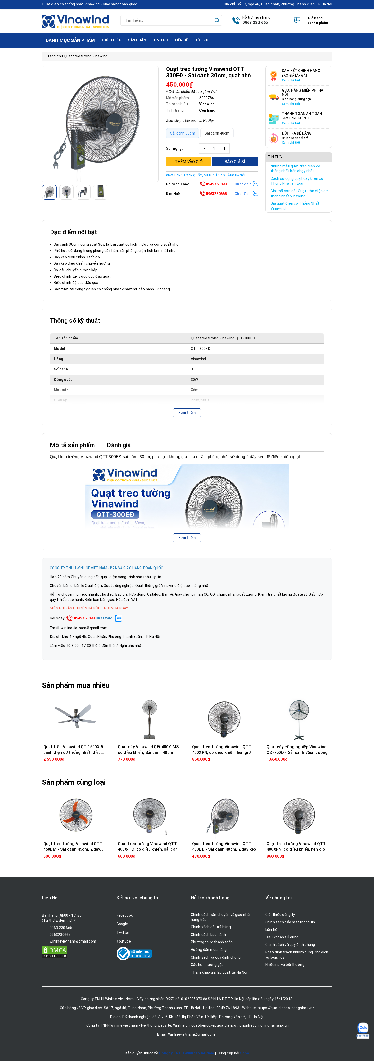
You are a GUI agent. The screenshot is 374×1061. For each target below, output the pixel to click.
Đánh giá (119, 445)
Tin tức (160, 40)
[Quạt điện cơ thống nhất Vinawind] (75, 20)
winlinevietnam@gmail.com (73, 941)
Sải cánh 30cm (182, 133)
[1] (100, 124)
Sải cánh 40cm (217, 133)
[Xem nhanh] (75, 720)
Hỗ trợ (201, 40)
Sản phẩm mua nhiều (76, 685)
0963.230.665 (61, 928)
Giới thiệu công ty (280, 915)
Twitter (123, 933)
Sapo (244, 1053)
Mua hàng (75, 759)
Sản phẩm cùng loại (74, 782)
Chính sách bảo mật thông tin (290, 922)
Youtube (124, 941)
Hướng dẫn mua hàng (209, 950)
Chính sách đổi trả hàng (211, 927)
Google (122, 924)
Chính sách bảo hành (208, 935)
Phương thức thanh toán (212, 942)
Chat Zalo (244, 184)
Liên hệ (181, 40)
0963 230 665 (255, 22)
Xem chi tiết (291, 80)
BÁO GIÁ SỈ (235, 161)
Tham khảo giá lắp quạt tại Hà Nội (219, 972)
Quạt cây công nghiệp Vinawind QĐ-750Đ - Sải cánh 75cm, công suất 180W (297, 752)
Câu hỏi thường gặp (207, 965)
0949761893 (216, 184)
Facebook (125, 915)
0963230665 (216, 194)
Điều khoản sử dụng (282, 937)
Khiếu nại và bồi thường (285, 965)
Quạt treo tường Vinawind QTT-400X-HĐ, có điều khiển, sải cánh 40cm (149, 849)
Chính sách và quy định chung (216, 957)
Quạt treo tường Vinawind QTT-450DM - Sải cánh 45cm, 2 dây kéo (73, 849)
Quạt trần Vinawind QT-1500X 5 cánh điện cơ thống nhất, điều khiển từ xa (73, 752)
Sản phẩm (137, 40)
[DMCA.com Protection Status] (54, 952)
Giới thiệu (111, 40)
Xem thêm (187, 413)
